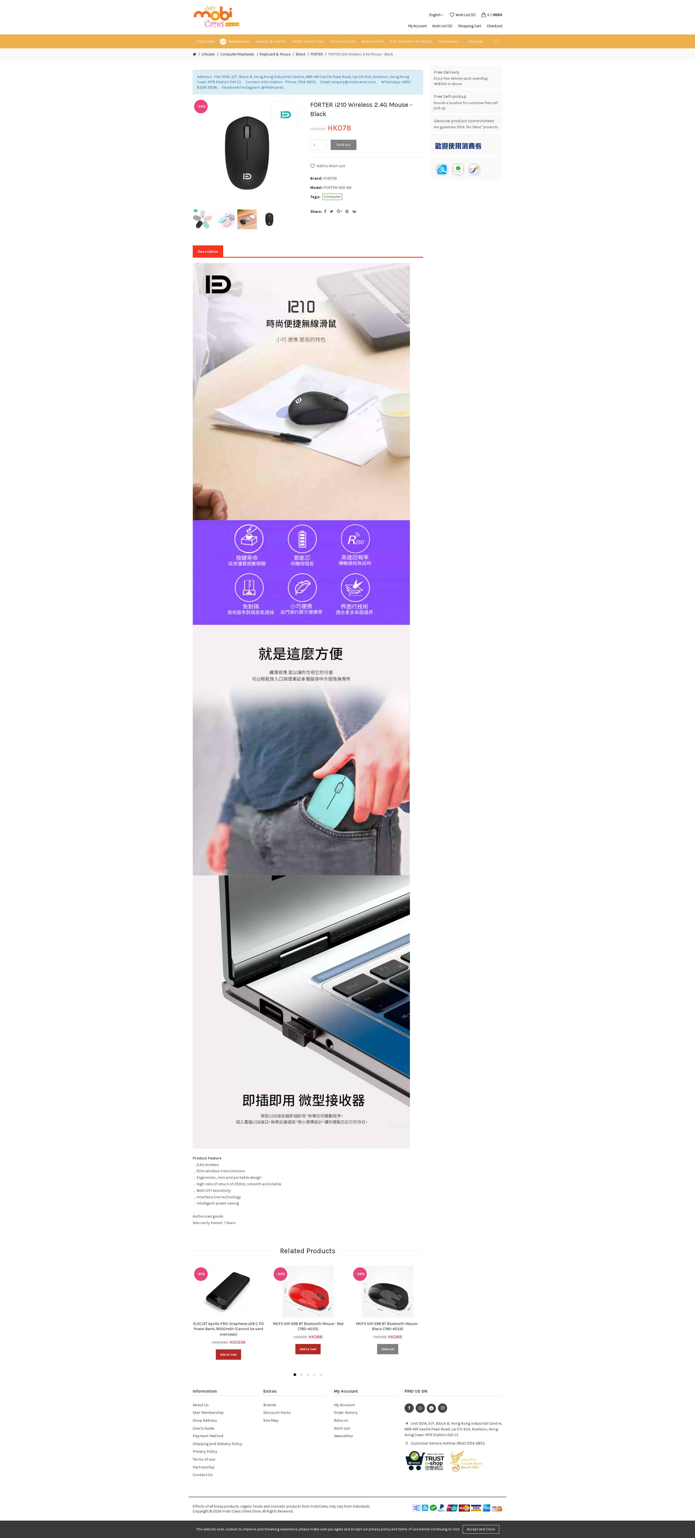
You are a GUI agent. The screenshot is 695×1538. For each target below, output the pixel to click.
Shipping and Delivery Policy (217, 1444)
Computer (332, 197)
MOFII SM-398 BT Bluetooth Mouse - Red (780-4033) (308, 1326)
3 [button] (308, 1374)
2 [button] (301, 1374)
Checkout (494, 26)
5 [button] (321, 1374)
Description (208, 251)
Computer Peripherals (237, 54)
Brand (300, 54)
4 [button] (314, 1374)
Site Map (271, 1420)
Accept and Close (481, 1529)
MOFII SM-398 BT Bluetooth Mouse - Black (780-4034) (387, 1326)
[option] (202, 219)
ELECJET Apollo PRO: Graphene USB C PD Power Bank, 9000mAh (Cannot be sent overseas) (228, 1329)
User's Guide (203, 1428)
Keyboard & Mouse (275, 54)
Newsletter (343, 1436)
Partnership (203, 1467)
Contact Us (203, 1475)
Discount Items (277, 1412)
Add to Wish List (331, 166)
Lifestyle (208, 54)
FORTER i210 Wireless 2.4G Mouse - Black (360, 54)
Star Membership (208, 1412)
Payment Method (208, 1436)
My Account (417, 26)
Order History (346, 1412)
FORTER (317, 54)
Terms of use (204, 1459)
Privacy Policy (205, 1451)
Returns (341, 1420)
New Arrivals (239, 41)
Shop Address (205, 1420)
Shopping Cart (469, 26)
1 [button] (294, 1374)
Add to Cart (228, 1354)
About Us (201, 1405)
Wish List (342, 1428)
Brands (269, 1405)
